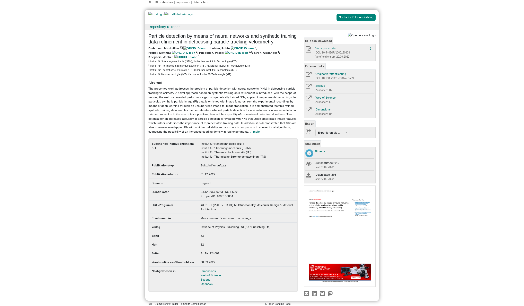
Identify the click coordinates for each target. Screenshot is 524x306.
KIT (150, 2)
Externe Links (314, 66)
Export (309, 123)
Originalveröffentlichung (330, 73)
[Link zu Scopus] (308, 87)
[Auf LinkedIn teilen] (315, 293)
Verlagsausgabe (325, 48)
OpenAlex (207, 284)
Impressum (183, 2)
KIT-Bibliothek (164, 2)
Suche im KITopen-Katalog (356, 17)
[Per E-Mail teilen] (307, 293)
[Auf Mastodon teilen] (330, 293)
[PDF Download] (308, 50)
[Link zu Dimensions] (308, 111)
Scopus (205, 279)
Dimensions (208, 271)
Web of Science (211, 275)
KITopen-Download (318, 40)
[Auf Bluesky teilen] (323, 293)
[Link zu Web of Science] (308, 99)
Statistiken (312, 143)
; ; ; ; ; (214, 61)
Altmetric (320, 151)
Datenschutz (201, 2)
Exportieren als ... (331, 132)
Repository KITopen (164, 27)
